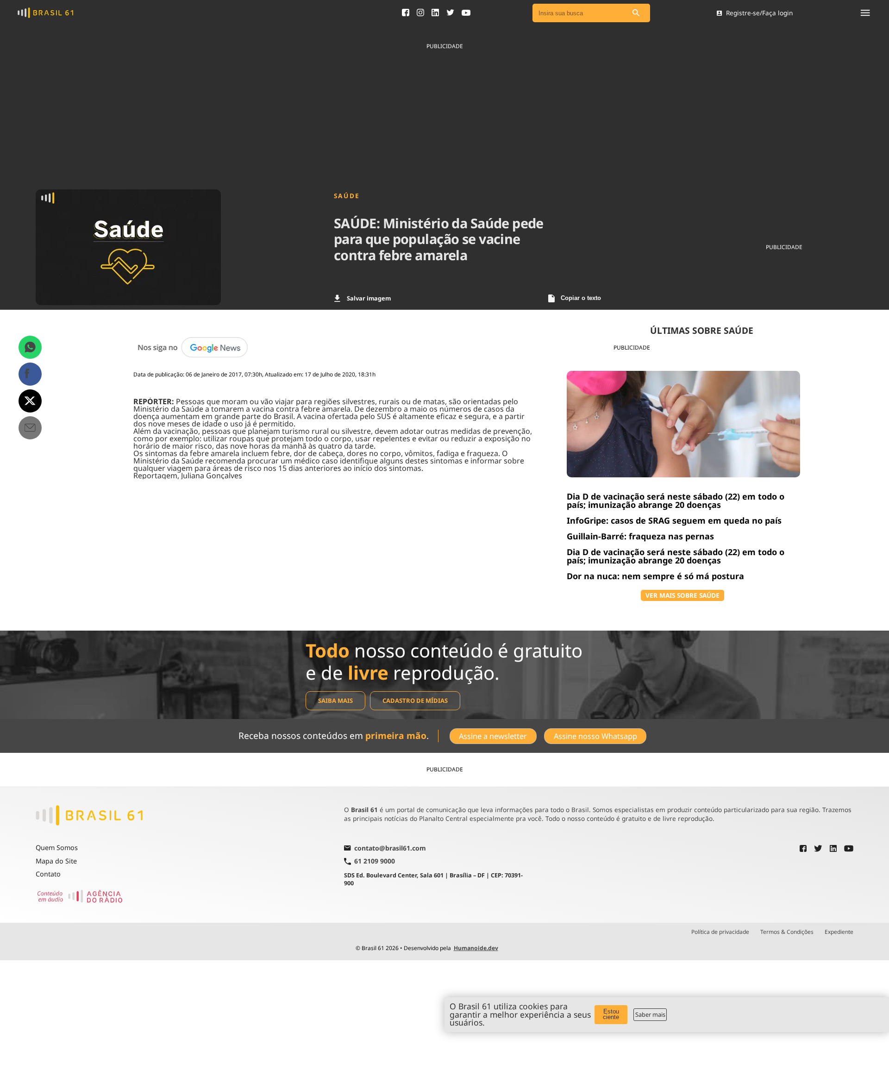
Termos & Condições (787, 932)
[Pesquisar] (636, 13)
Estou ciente (611, 1014)
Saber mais (650, 1014)
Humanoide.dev (476, 948)
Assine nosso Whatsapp (595, 736)
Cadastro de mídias (415, 700)
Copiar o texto (581, 297)
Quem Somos (57, 847)
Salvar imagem (369, 298)
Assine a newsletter (493, 736)
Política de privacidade (720, 932)
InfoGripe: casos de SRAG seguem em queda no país (674, 520)
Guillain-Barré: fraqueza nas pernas (640, 536)
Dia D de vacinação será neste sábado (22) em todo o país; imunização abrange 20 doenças (675, 500)
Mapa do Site (56, 861)
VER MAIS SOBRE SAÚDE (682, 595)
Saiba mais (335, 700)
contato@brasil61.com (390, 848)
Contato (48, 874)
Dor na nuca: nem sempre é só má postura (655, 576)
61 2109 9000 (374, 861)
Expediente (839, 932)
